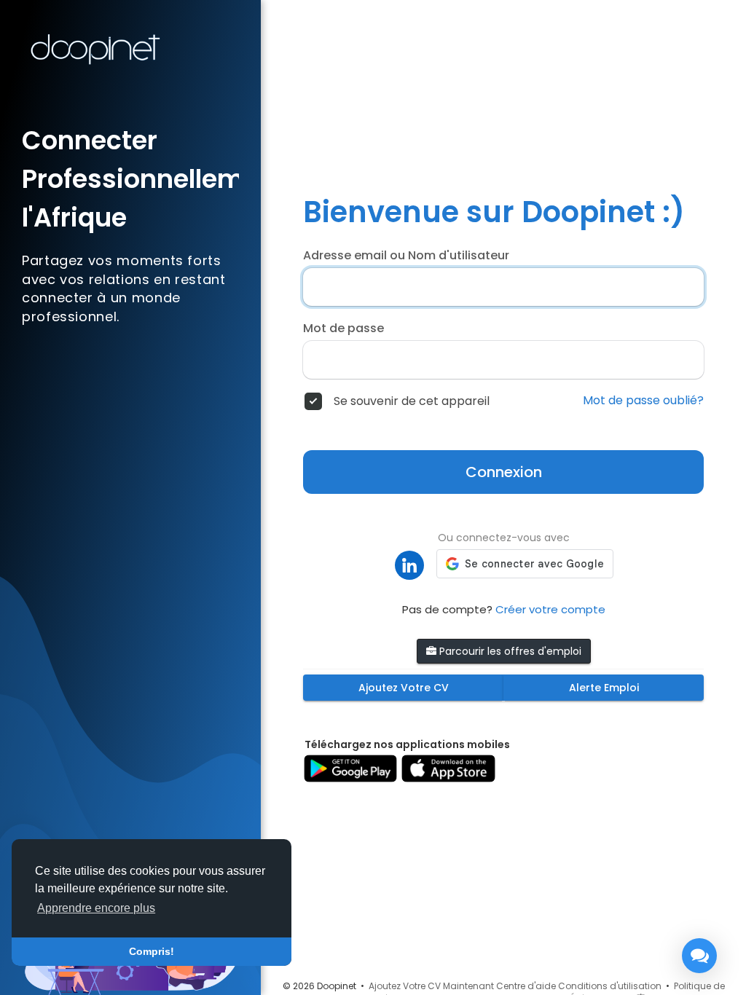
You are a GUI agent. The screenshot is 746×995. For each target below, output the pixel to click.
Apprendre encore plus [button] (96, 908)
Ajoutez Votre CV (403, 687)
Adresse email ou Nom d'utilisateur (406, 256)
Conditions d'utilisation (609, 986)
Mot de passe (343, 328)
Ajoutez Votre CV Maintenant (431, 986)
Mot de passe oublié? (643, 401)
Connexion (504, 472)
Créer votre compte (550, 609)
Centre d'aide (526, 986)
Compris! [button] (151, 951)
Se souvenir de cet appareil (412, 401)
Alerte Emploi (604, 687)
